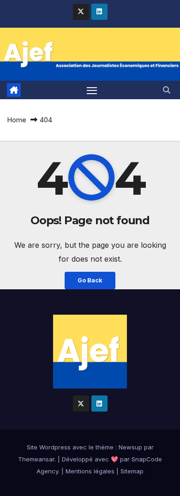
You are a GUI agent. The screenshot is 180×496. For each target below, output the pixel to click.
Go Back (90, 280)
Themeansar (36, 459)
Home (16, 119)
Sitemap (132, 471)
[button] (166, 90)
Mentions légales (90, 471)
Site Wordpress (49, 447)
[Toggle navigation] (92, 90)
